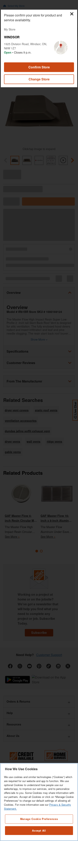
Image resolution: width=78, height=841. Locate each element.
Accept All (39, 830)
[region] (39, 802)
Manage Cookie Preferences (39, 819)
